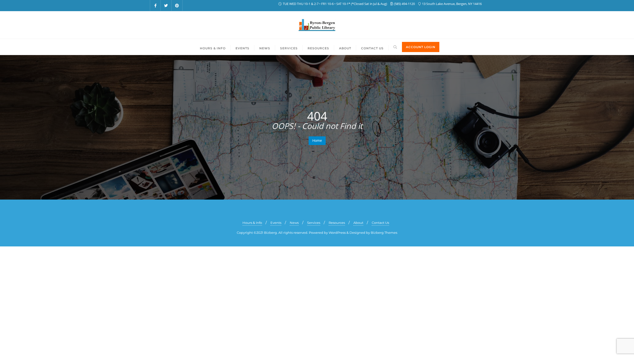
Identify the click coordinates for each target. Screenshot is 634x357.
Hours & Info (252, 223)
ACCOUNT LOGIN (420, 47)
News (294, 223)
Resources (337, 223)
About (358, 223)
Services (313, 223)
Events (275, 223)
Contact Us (380, 223)
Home (317, 140)
